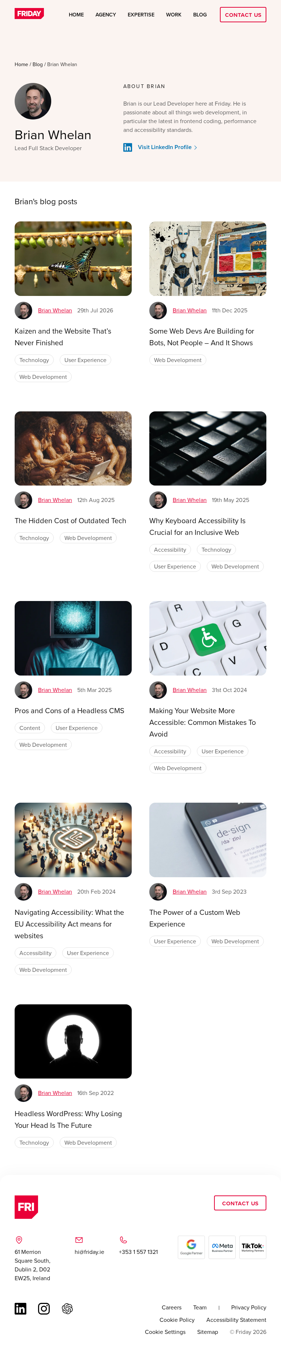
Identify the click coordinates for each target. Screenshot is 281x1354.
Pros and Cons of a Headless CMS (69, 710)
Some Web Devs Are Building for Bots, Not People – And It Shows (201, 337)
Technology (34, 360)
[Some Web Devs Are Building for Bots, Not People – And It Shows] (207, 258)
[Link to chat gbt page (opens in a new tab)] (67, 1309)
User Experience (85, 360)
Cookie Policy (177, 1320)
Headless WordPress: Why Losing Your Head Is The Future (68, 1119)
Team (200, 1307)
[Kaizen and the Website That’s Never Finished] (73, 258)
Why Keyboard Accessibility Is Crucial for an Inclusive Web (197, 526)
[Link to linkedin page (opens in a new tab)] (20, 1309)
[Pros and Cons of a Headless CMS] (73, 638)
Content (29, 728)
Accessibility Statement (236, 1320)
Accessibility (170, 549)
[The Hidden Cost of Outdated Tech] (73, 448)
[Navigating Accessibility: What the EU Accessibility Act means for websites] (73, 840)
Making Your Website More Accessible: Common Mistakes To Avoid (202, 722)
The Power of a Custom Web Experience (194, 918)
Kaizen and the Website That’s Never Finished (63, 337)
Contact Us (243, 14)
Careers (171, 1307)
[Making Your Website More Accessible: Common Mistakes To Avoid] (207, 638)
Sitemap (207, 1332)
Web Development (43, 377)
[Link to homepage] (29, 14)
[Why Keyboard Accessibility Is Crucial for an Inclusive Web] (207, 448)
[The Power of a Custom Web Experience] (207, 840)
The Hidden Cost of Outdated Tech (70, 520)
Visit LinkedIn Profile (165, 147)
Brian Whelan (55, 310)
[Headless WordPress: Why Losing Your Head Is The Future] (73, 1041)
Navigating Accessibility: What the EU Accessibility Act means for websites (69, 924)
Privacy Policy (248, 1307)
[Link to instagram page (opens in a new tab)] (44, 1309)
